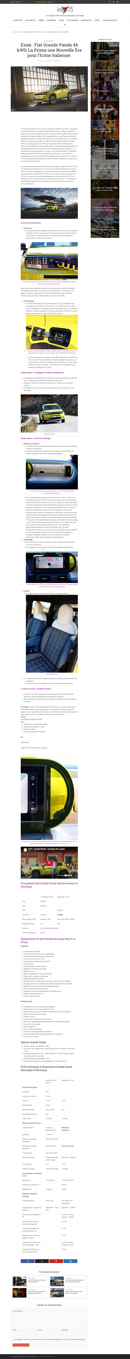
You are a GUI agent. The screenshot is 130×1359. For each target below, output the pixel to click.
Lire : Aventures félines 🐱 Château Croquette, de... (105, 169)
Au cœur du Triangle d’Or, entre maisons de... (105, 188)
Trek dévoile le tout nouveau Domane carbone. (105, 228)
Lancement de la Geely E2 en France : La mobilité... (74, 1292)
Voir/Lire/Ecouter (109, 20)
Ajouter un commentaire (53, 61)
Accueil (15, 32)
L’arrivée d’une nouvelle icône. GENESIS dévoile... (37, 1281)
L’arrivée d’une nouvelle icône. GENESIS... (105, 51)
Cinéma (41, 20)
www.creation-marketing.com (45, 1356)
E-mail (40, 1330)
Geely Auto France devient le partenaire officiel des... (36, 1292)
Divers (61, 20)
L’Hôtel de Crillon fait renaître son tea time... (105, 71)
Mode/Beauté (86, 20)
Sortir (97, 20)
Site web (64, 1330)
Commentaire (17, 1311)
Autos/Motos (30, 20)
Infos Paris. (105, 91)
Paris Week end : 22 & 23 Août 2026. (105, 110)
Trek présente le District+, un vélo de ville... (105, 130)
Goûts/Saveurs (72, 20)
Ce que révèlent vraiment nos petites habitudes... (105, 208)
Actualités (17, 20)
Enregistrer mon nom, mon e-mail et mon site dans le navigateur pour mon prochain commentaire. (50, 1339)
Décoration (51, 20)
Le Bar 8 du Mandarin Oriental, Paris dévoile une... (105, 151)
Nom (15, 1330)
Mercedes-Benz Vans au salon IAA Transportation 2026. (74, 1281)
